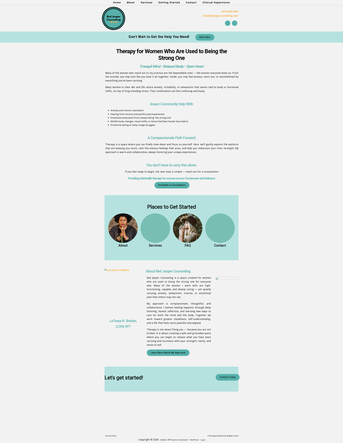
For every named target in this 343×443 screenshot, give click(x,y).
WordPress (194, 440)
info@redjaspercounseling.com (220, 15)
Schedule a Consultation (172, 185)
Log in (203, 440)
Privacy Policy (110, 436)
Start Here (204, 37)
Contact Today (228, 377)
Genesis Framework (180, 440)
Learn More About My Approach (168, 352)
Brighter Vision (232, 436)
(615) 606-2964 (230, 11)
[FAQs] (187, 228)
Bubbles (164, 440)
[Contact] (220, 228)
